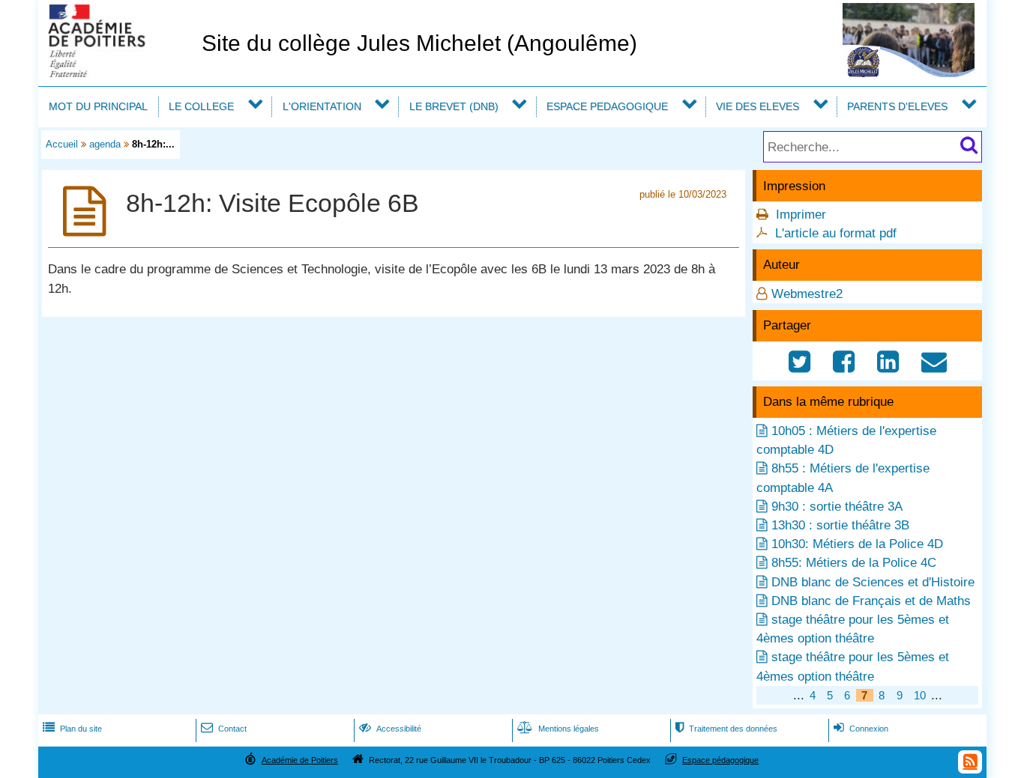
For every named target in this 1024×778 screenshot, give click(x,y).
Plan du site (72, 728)
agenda (105, 144)
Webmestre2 (807, 294)
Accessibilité (390, 728)
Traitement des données (726, 728)
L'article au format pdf (836, 233)
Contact (224, 728)
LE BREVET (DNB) (454, 106)
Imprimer (801, 214)
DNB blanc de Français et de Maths (871, 601)
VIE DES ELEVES (757, 106)
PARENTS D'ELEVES (897, 106)
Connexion (861, 728)
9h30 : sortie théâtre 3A (837, 506)
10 (920, 695)
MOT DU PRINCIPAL (98, 106)
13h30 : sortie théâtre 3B (840, 525)
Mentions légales (558, 728)
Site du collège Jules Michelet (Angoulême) (419, 43)
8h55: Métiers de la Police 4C (853, 563)
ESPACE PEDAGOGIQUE (607, 106)
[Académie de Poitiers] (117, 73)
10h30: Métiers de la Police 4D (857, 544)
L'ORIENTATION (322, 106)
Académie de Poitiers (300, 760)
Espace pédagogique (720, 760)
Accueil (62, 144)
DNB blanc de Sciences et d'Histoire (873, 582)
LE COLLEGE (201, 106)
